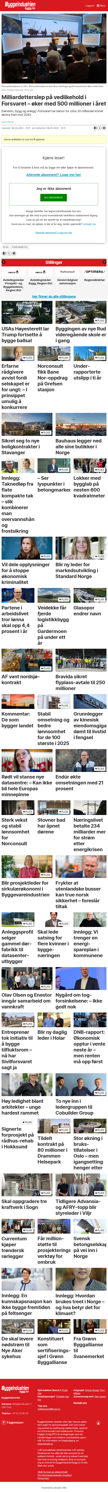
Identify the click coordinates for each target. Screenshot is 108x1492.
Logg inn (90, 5)
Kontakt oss (89, 224)
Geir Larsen (100, 1396)
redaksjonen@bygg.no (49, 1409)
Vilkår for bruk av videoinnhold (52, 1472)
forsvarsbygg (20, 247)
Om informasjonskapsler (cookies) (55, 1475)
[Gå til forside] (20, 5)
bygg (6, 247)
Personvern (43, 1478)
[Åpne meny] (101, 6)
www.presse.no (45, 1443)
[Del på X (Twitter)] (99, 128)
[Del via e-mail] (104, 128)
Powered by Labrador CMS (54, 1488)
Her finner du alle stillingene (54, 296)
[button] (4, 262)
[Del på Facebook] (95, 128)
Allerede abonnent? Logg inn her (53, 175)
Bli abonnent (53, 197)
